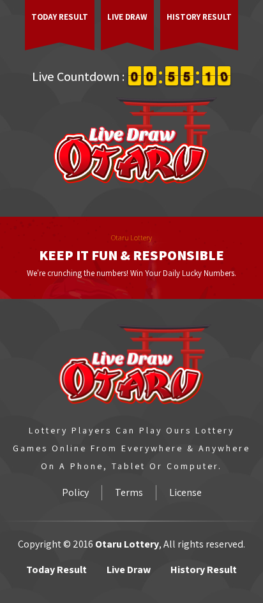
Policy (75, 492)
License (185, 492)
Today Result (59, 16)
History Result (199, 16)
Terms (129, 492)
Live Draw (127, 16)
